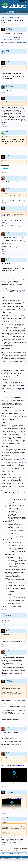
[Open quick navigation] (26, 17)
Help (26, 856)
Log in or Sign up (23, 1)
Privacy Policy (25, 858)
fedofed (3, 253)
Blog (7, 12)
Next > (16, 850)
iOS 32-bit (22, 459)
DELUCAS (8, 28)
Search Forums (4, 14)
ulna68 (7, 50)
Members (16, 12)
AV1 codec (22, 116)
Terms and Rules (19, 858)
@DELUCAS (4, 655)
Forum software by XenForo (5, 858)
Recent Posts (10, 14)
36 (13, 850)
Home (3, 12)
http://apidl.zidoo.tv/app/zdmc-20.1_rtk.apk (16, 42)
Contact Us (23, 856)
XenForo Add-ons (14, 859)
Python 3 (18, 385)
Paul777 (7, 177)
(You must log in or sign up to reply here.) (20, 848)
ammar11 (8, 85)
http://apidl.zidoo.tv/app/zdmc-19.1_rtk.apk (10, 39)
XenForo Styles (21, 859)
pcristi (7, 188)
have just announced (21, 290)
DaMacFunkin (9, 614)
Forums (11, 12)
